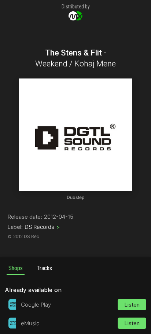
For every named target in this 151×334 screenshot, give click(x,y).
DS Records (42, 226)
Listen (132, 304)
